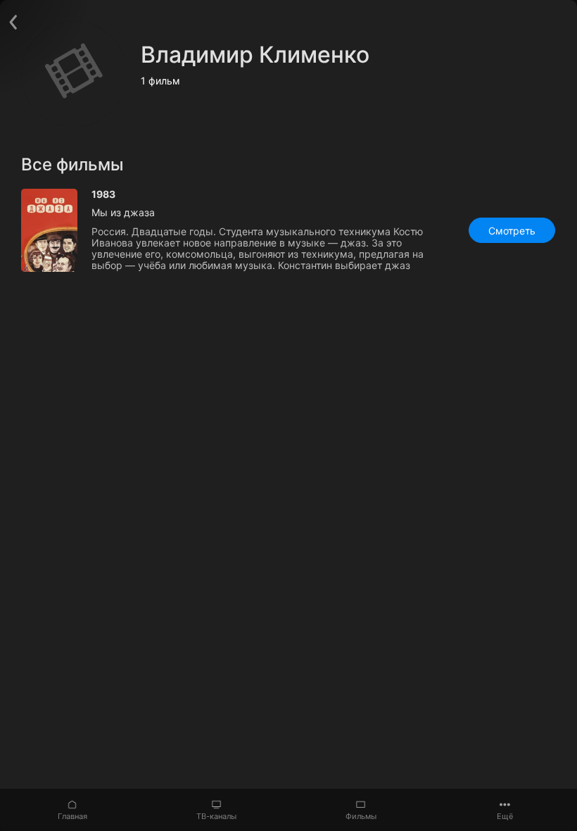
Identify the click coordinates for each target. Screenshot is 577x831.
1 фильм (160, 81)
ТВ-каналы (216, 816)
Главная (72, 816)
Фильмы (360, 816)
